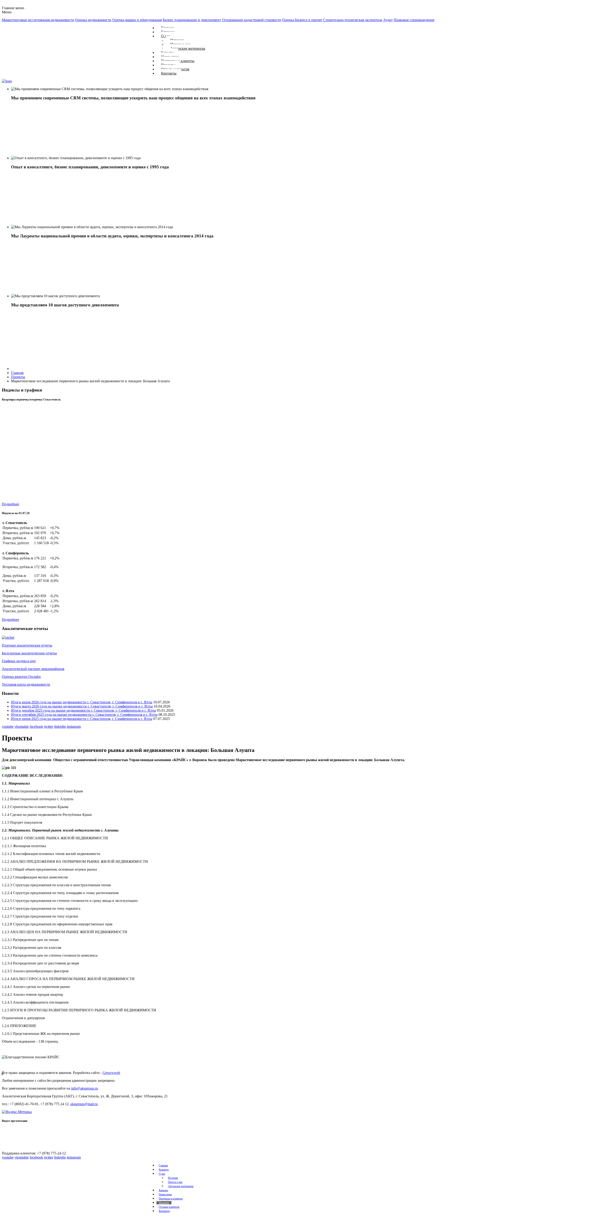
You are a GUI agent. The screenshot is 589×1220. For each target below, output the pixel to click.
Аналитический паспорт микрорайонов (33, 669)
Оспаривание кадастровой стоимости (251, 20)
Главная (163, 1165)
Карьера (163, 1190)
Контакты (168, 73)
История (173, 1178)
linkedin (60, 726)
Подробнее (10, 504)
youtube (8, 726)
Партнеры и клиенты (171, 1198)
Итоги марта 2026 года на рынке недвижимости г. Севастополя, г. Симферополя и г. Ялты (82, 706)
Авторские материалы (187, 48)
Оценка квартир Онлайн (21, 677)
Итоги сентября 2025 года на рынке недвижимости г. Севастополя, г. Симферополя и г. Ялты (84, 714)
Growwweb (111, 1073)
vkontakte (21, 726)
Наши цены (165, 1194)
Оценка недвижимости (93, 20)
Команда (164, 1169)
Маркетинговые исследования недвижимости (38, 20)
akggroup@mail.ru (84, 1104)
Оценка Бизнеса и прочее (302, 20)
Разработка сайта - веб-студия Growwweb (26, 1218)
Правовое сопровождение (414, 20)
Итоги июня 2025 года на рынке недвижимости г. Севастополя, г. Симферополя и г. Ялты (81, 719)
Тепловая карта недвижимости (26, 684)
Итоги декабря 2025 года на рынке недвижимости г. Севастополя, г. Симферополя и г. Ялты (83, 710)
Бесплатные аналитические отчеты (29, 653)
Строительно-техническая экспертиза (352, 20)
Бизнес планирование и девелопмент (192, 20)
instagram (74, 726)
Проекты (164, 1202)
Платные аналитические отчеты (27, 645)
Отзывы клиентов (169, 1206)
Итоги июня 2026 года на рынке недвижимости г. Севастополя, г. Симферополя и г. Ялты (81, 702)
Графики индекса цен (19, 661)
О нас (162, 1173)
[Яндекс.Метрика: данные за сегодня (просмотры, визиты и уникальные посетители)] (17, 1112)
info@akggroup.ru (84, 1088)
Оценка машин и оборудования (137, 20)
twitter (48, 726)
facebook (36, 726)
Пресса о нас (175, 1182)
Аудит (388, 20)
